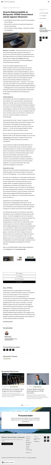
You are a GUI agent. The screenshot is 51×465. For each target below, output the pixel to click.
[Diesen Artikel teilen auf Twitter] (7, 350)
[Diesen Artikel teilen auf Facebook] (13, 350)
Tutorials (27, 446)
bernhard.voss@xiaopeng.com (11, 338)
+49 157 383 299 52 (9, 339)
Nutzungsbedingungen (31, 457)
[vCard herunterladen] (16, 331)
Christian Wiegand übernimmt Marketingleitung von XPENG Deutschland (35, 391)
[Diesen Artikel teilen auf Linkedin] (10, 350)
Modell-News (36, 441)
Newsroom (9, 249)
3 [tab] (25, 405)
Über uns (28, 440)
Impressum (24, 457)
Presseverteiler (7, 137)
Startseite (28, 438)
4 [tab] (27, 405)
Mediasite (21, 58)
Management (28, 442)
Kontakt (27, 447)
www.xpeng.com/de (21, 249)
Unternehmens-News (6, 358)
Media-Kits (28, 444)
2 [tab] (23, 405)
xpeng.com (28, 452)
